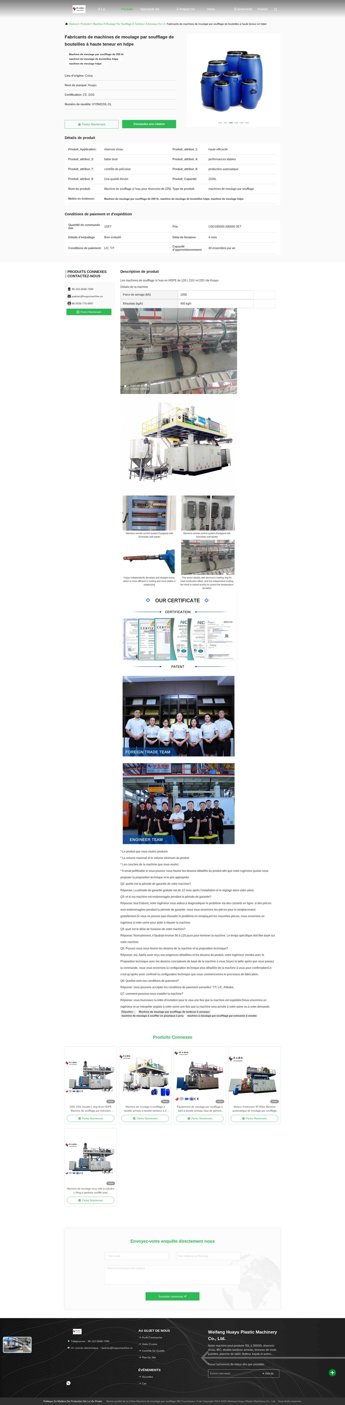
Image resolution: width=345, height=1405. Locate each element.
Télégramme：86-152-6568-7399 (89, 1341)
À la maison (103, 11)
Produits (127, 9)
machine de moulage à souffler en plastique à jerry (152, 1015)
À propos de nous (185, 11)
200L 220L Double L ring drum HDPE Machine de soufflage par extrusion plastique (91, 1109)
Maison (73, 23)
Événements (243, 9)
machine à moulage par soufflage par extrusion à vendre (222, 1015)
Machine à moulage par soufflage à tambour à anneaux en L (128, 23)
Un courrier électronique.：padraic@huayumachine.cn (101, 1347)
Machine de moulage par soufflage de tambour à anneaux (174, 1011)
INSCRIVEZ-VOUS (270, 1373)
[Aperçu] (79, 9)
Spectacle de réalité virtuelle (151, 11)
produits (85, 23)
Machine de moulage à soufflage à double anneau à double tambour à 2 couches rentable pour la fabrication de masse (145, 1109)
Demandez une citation (149, 124)
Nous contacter (214, 11)
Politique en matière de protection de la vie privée (72, 1401)
